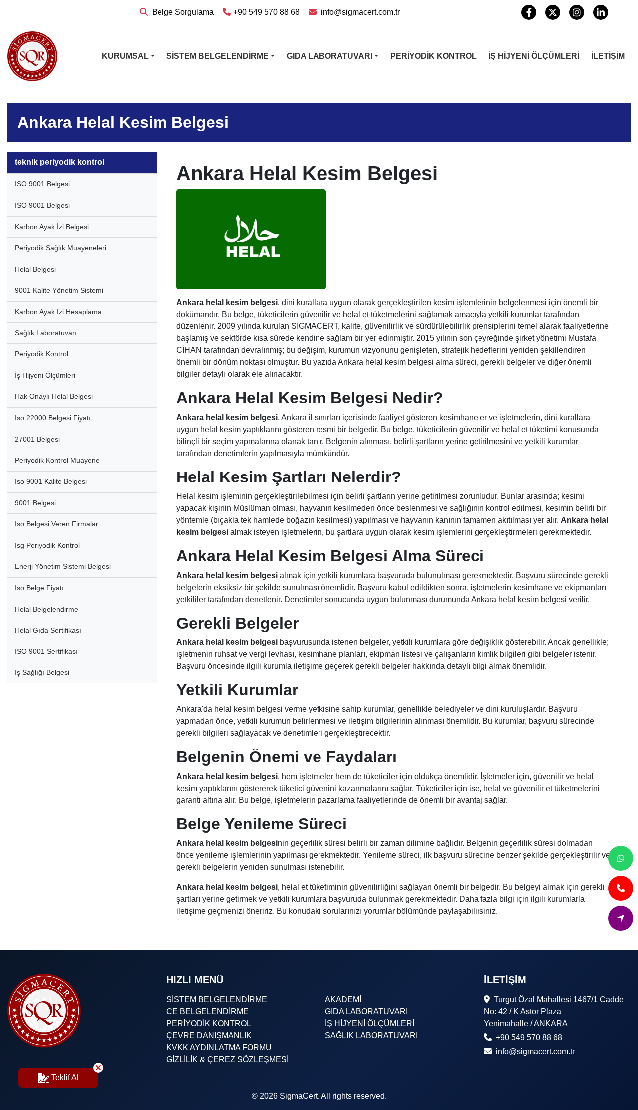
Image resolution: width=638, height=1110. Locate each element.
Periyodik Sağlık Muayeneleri (60, 248)
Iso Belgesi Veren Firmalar (56, 524)
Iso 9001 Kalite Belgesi (51, 481)
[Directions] (620, 918)
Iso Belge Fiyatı (39, 588)
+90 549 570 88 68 (266, 12)
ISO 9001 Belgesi (42, 184)
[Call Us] (620, 888)
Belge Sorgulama (182, 12)
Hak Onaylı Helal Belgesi (54, 396)
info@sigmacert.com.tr (359, 12)
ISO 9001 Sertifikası (46, 651)
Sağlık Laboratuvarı (46, 333)
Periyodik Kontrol (41, 354)
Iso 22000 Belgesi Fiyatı (53, 418)
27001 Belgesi (37, 439)
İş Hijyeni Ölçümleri (45, 375)
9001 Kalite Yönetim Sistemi (59, 290)
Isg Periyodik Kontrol (47, 545)
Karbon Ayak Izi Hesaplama (58, 312)
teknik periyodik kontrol (59, 162)
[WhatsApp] (620, 858)
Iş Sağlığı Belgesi (42, 672)
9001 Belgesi (35, 503)
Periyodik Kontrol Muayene (57, 460)
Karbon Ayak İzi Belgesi (52, 227)
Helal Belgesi (35, 269)
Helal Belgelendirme (46, 609)
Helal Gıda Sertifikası (48, 630)
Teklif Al (64, 1077)
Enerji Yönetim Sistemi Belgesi (63, 566)
